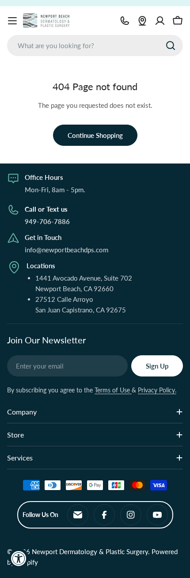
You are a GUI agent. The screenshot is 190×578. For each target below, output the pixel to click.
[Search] (170, 45)
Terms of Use (113, 390)
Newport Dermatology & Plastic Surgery (90, 551)
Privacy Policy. (157, 390)
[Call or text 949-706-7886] (124, 20)
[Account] (160, 20)
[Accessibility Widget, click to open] (19, 558)
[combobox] (95, 45)
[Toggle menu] (12, 20)
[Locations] (142, 20)
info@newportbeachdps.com (66, 250)
